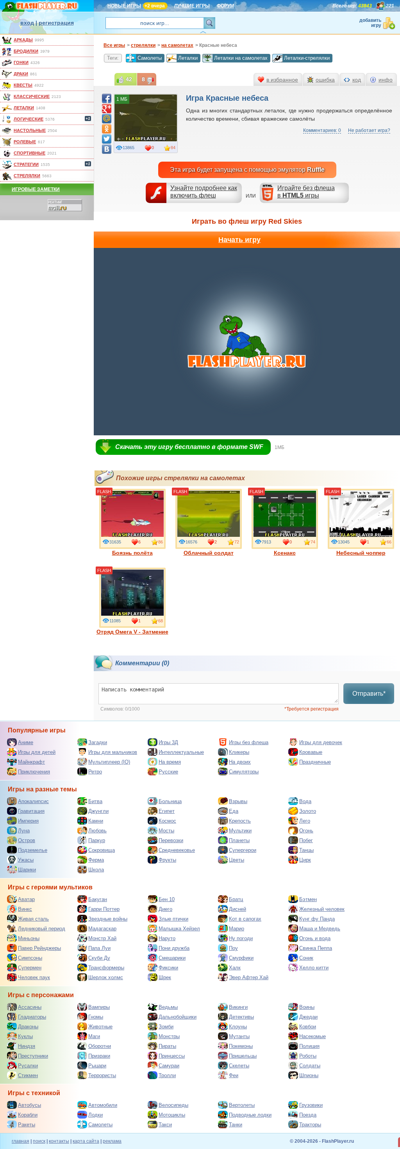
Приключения (34, 772)
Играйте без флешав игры (306, 192)
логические (28, 119)
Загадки (97, 742)
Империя (28, 821)
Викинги (238, 1007)
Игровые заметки (36, 189)
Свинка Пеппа (315, 948)
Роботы (307, 1056)
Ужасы (26, 860)
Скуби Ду (99, 958)
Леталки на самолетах (241, 58)
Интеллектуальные (181, 752)
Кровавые (310, 752)
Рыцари (97, 1066)
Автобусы (29, 1105)
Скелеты (239, 1066)
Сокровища (101, 850)
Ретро (95, 772)
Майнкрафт (31, 762)
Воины (306, 1007)
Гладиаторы (32, 1017)
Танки (235, 1125)
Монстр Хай (102, 938)
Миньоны (28, 938)
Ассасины (29, 1007)
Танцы (306, 850)
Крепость (240, 821)
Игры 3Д (168, 742)
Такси (165, 1125)
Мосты (166, 831)
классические (32, 96)
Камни (95, 821)
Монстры (169, 1036)
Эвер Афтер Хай (248, 977)
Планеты (239, 840)
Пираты (167, 1046)
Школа (96, 870)
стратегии (26, 164)
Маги (94, 1036)
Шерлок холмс (105, 977)
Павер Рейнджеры (39, 948)
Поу (233, 948)
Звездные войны (107, 919)
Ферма (96, 860)
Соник (306, 958)
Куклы (25, 1036)
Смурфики (241, 958)
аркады (23, 39)
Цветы (236, 860)
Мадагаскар (102, 929)
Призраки (99, 1056)
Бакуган (97, 899)
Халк (235, 968)
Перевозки (171, 840)
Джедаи (308, 1017)
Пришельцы (243, 1056)
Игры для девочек (320, 742)
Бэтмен (308, 899)
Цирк (305, 860)
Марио (236, 929)
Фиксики (168, 968)
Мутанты (239, 1036)
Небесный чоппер (361, 553)
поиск (39, 1141)
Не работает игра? (369, 130)
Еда (233, 811)
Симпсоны (30, 958)
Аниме (25, 742)
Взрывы (238, 801)
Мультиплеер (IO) (109, 762)
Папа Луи (99, 948)
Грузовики (311, 1105)
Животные (100, 1027)
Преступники (33, 1056)
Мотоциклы (172, 1115)
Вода (305, 801)
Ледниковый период (41, 929)
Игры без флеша (248, 742)
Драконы (28, 1027)
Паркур (96, 840)
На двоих (240, 762)
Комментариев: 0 (322, 130)
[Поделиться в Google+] (106, 108)
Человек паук (34, 977)
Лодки (95, 1115)
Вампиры (99, 1007)
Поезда (307, 1115)
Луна (24, 831)
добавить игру (370, 23)
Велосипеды (173, 1105)
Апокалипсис (33, 801)
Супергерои (242, 850)
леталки (24, 107)
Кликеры (239, 752)
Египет (167, 811)
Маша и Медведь (319, 929)
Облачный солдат (209, 553)
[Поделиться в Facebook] (106, 98)
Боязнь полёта (132, 553)
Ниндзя (26, 1046)
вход (27, 23)
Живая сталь (33, 919)
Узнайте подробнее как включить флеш (203, 192)
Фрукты (167, 860)
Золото (307, 811)
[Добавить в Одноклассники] (106, 129)
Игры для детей (36, 752)
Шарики (27, 870)
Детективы (241, 1017)
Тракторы (310, 1125)
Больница (170, 801)
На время (170, 762)
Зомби (166, 1027)
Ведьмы (168, 1007)
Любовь (97, 831)
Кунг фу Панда (317, 919)
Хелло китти (314, 968)
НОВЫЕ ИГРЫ (124, 6)
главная (20, 1141)
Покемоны (241, 1046)
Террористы (102, 1075)
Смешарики (172, 958)
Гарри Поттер (104, 909)
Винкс (25, 909)
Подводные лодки (250, 1115)
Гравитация (31, 811)
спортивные (29, 153)
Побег (306, 840)
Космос (167, 821)
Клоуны (238, 1027)
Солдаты (309, 1066)
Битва (95, 801)
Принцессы (172, 1056)
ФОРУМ (225, 6)
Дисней (237, 909)
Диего (165, 909)
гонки (21, 62)
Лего (304, 821)
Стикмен (28, 1075)
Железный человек (322, 909)
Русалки (28, 1066)
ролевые (25, 141)
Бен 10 (167, 899)
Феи (233, 1075)
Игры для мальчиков (112, 752)
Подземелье (32, 850)
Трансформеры (106, 968)
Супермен (29, 968)
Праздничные (315, 762)
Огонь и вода (314, 938)
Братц (236, 899)
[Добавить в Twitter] (106, 139)
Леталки (188, 58)
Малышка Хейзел (179, 929)
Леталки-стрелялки (307, 58)
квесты (23, 85)
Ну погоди (241, 938)
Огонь (306, 831)
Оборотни (99, 1046)
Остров (26, 840)
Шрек (165, 977)
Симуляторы (244, 772)
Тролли (167, 1075)
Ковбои (307, 1027)
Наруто (167, 938)
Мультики (240, 831)
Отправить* (369, 693)
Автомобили (102, 1105)
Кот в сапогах (245, 919)
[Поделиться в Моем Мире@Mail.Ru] (106, 118)
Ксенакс (285, 553)
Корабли (28, 1115)
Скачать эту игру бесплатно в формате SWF (189, 447)
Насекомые (312, 1036)
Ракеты (26, 1125)
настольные (30, 130)
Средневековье (177, 850)
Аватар (26, 899)
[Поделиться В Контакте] (106, 149)
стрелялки (27, 175)
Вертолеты (242, 1105)
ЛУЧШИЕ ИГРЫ (192, 6)
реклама (112, 1141)
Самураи (169, 1066)
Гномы (95, 1017)
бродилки (26, 51)
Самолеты (150, 58)
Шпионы (308, 1075)
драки (21, 73)
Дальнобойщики (177, 1017)
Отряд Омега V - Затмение (132, 632)
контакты (59, 1141)
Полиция (309, 1046)
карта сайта (86, 1141)
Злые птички (173, 919)
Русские (168, 772)
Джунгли (98, 811)
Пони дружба (174, 948)
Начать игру (239, 240)
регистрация (56, 23)
